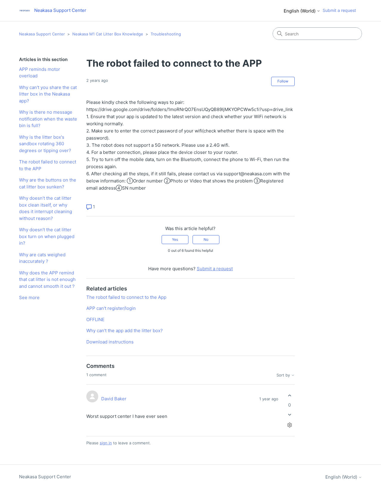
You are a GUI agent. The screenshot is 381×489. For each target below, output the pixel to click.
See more (29, 297)
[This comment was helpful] (289, 395)
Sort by (284, 375)
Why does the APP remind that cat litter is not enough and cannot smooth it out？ (47, 279)
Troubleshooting (166, 34)
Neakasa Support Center (42, 34)
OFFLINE (95, 319)
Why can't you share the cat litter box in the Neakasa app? (48, 94)
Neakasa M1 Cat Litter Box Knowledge (107, 34)
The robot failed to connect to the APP (47, 165)
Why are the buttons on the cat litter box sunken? (47, 183)
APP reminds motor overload (39, 72)
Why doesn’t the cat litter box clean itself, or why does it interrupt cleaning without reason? (45, 208)
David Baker (114, 398)
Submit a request (339, 10)
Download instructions (110, 342)
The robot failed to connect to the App (126, 297)
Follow (282, 81)
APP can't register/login (111, 308)
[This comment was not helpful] (289, 414)
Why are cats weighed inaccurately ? (42, 258)
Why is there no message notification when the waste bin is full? (48, 118)
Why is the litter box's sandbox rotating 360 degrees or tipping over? (45, 143)
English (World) (300, 10)
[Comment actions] (289, 425)
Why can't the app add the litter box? (124, 330)
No (206, 239)
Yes (175, 239)
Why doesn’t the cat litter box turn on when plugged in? (46, 236)
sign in (106, 442)
